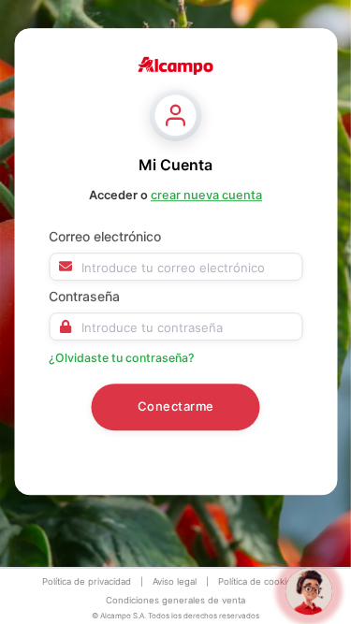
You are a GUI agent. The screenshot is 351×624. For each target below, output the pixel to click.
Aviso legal (175, 581)
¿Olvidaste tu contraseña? (122, 358)
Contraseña (84, 296)
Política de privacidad (86, 581)
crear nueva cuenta (206, 195)
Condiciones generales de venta (175, 600)
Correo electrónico (105, 236)
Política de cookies (257, 581)
